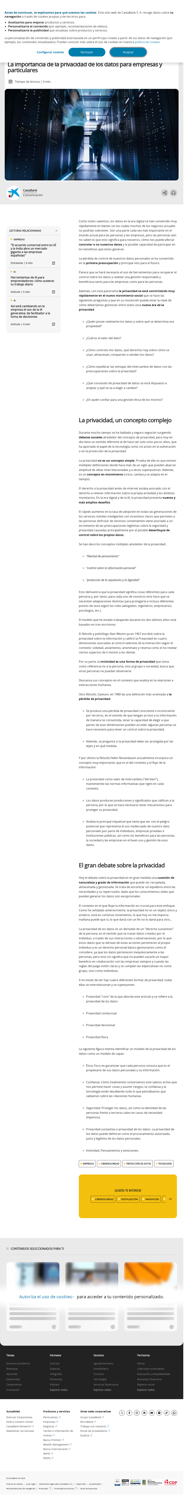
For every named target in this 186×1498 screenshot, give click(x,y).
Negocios (50, 1426)
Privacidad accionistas (65, 1488)
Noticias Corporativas (19, 1417)
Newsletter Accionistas (20, 1431)
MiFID (48, 1453)
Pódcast (54, 1384)
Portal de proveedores (95, 1431)
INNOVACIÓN (152, 1199)
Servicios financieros (106, 1384)
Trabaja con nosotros (94, 1426)
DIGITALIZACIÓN (129, 1199)
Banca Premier (53, 1440)
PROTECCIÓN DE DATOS (138, 1163)
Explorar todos (59, 1389)
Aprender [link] (12, 1374)
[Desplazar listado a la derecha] (170, 1199)
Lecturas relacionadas (25, 230)
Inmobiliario (101, 1368)
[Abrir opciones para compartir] (164, 192)
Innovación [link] (13, 1389)
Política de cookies (14, 1484)
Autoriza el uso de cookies (46, 1297)
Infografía (56, 1374)
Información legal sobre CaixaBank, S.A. (56, 1484)
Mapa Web (81, 1484)
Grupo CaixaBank (92, 1417)
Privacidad (45, 1488)
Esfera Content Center (19, 1421)
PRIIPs (48, 1458)
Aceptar (128, 52)
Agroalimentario (103, 1363)
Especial (55, 1368)
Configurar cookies (50, 52)
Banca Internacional (56, 1449)
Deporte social (146, 1384)
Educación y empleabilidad (153, 1374)
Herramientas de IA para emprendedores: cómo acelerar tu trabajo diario (32, 281)
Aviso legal (30, 1484)
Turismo (99, 1374)
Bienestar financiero (149, 1379)
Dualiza (86, 1435)
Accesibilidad (94, 1484)
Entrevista (56, 1379)
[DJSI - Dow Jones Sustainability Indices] (155, 1484)
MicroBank (88, 1421)
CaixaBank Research (20, 1426)
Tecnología (100, 1379)
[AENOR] (125, 1484)
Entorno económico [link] (18, 1363)
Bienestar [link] (12, 1368)
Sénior (141, 1363)
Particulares (52, 1417)
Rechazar (87, 52)
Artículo (54, 1363)
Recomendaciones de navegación (20, 1488)
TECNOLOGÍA (165, 1163)
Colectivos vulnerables (150, 1368)
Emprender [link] (13, 1379)
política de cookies (147, 42)
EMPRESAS (88, 1163)
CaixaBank (30, 190)
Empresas (50, 1421)
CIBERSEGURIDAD (110, 1163)
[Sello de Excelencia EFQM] (144, 1484)
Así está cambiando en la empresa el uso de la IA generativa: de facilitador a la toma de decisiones (30, 311)
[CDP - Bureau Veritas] (170, 1484)
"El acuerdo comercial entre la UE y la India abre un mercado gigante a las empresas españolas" (33, 250)
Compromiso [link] (14, 1384)
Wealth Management (57, 1444)
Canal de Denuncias (88, 1488)
